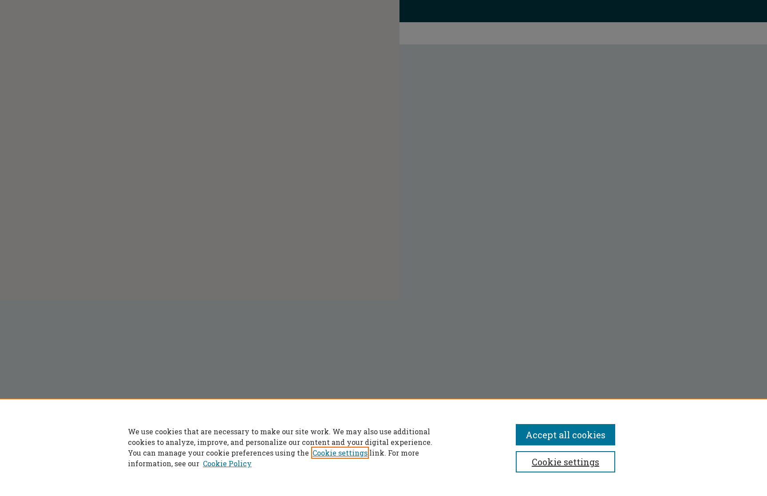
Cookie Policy (227, 463)
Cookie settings (340, 452)
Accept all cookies (565, 434)
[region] (383, 447)
